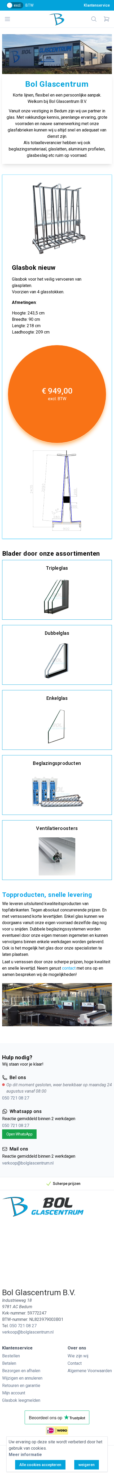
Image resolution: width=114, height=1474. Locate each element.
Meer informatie (25, 1454)
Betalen (9, 1363)
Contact (75, 1363)
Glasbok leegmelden (21, 1400)
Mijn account (13, 1392)
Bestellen (11, 1355)
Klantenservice (97, 5)
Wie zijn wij (78, 1355)
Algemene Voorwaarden (90, 1370)
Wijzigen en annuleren (22, 1378)
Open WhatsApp (19, 1134)
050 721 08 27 (15, 1098)
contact (69, 968)
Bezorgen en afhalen (21, 1370)
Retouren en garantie (21, 1385)
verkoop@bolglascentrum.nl (28, 1163)
